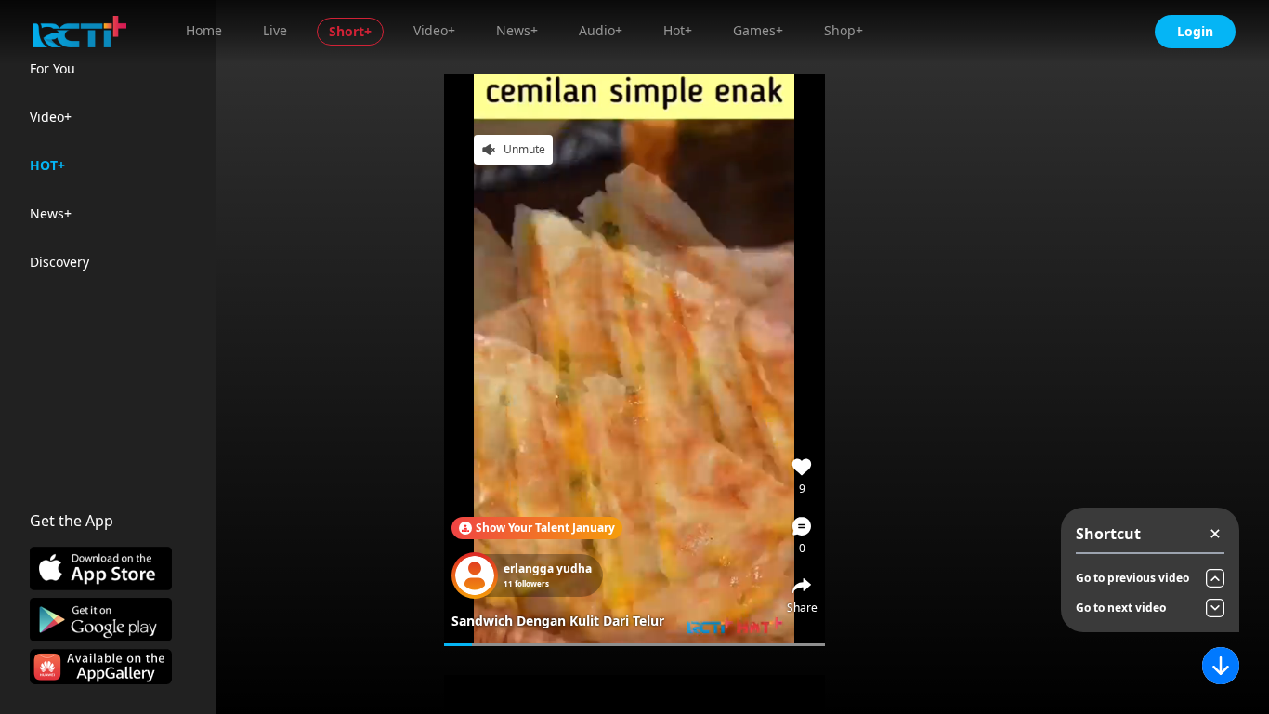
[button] (802, 535)
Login (1195, 31)
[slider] (634, 644)
